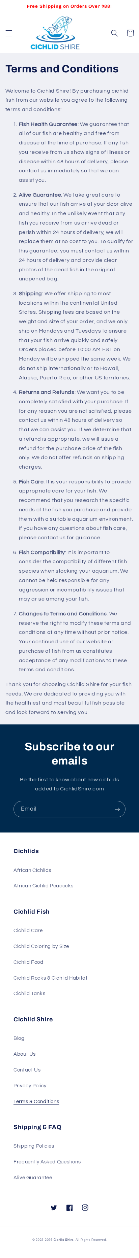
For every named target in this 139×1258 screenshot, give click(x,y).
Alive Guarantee (32, 1177)
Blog (19, 1038)
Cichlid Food (28, 962)
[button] (9, 33)
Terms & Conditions (36, 1101)
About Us (24, 1054)
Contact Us (26, 1070)
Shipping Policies (33, 1146)
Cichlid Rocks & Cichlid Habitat (50, 978)
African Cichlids (32, 870)
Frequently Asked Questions (47, 1161)
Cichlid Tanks (29, 993)
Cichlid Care (28, 930)
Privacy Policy (30, 1085)
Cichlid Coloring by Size (41, 946)
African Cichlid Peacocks (43, 885)
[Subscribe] (117, 809)
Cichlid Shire (64, 1240)
